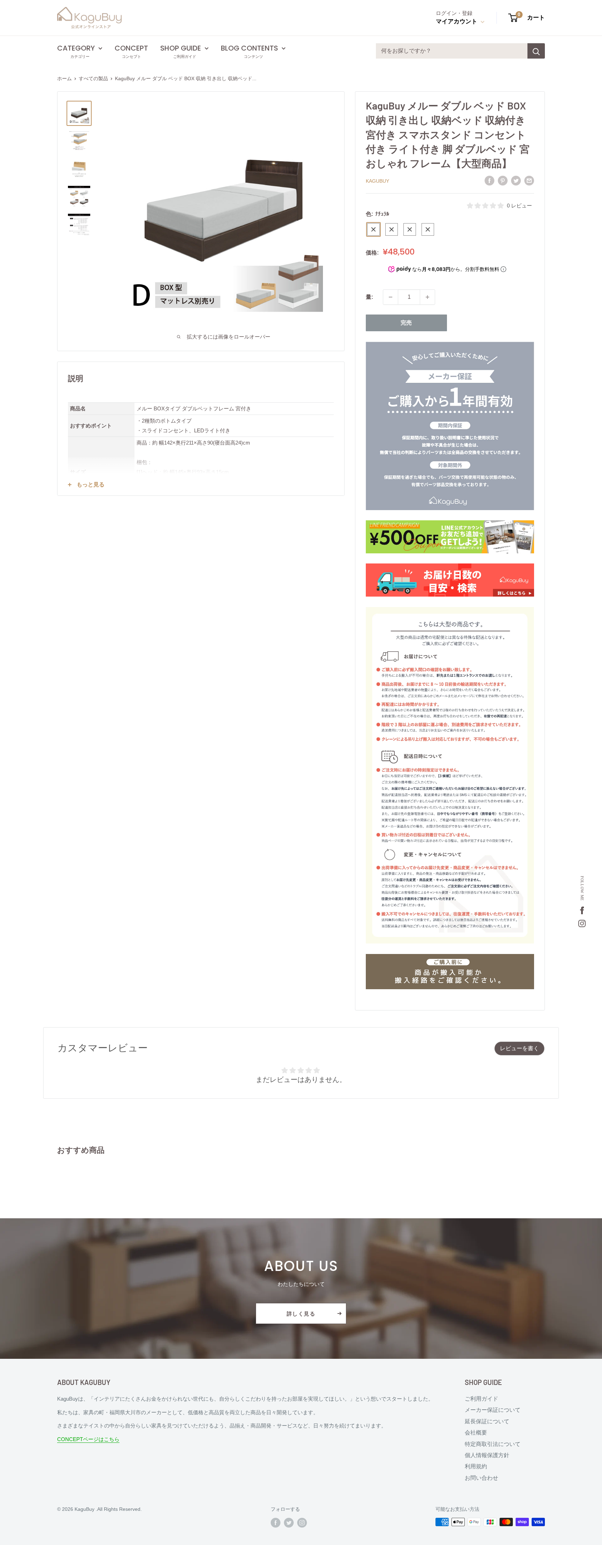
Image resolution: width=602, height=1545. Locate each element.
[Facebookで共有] (489, 180)
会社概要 (476, 1433)
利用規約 (476, 1466)
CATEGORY (76, 48)
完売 (406, 323)
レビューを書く (519, 1048)
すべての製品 (93, 78)
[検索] (536, 51)
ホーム (64, 78)
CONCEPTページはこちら (88, 1439)
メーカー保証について (492, 1410)
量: (369, 297)
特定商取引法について (492, 1444)
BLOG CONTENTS (249, 48)
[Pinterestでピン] (503, 180)
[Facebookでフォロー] (275, 1523)
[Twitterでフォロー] (289, 1523)
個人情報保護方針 (487, 1455)
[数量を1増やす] (427, 297)
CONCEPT (131, 48)
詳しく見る (301, 1314)
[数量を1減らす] (390, 297)
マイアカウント (457, 21)
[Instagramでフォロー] (302, 1523)
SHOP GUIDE (180, 48)
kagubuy (377, 181)
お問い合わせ (481, 1478)
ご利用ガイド (481, 1399)
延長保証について (487, 1421)
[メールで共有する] (529, 180)
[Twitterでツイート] (516, 180)
